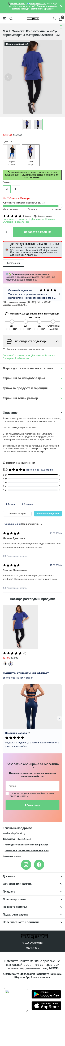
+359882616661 (23, 839)
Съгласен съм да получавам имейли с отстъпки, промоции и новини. (32, 794)
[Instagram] (26, 865)
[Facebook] (39, 865)
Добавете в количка (37, 231)
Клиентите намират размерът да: (22, 202)
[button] (59, 26)
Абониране (32, 805)
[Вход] (54, 18)
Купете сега (13, 263)
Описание (10, 412)
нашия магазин (36, 349)
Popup (43, 202)
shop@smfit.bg (18, 833)
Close (61, 6)
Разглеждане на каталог (5, 18)
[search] (11, 19)
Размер (7, 182)
